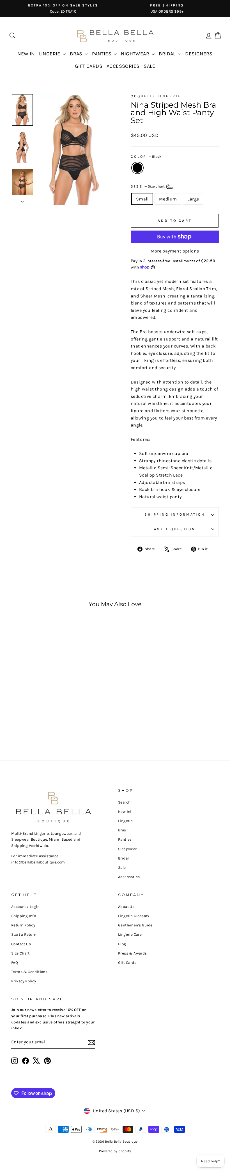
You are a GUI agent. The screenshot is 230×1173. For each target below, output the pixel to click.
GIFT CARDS (88, 66)
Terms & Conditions (29, 972)
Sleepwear (127, 849)
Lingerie (125, 821)
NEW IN (25, 54)
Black (137, 167)
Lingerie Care (130, 934)
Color (146, 156)
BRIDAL (168, 54)
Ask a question (175, 529)
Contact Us (21, 944)
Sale (122, 867)
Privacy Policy (23, 981)
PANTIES (102, 54)
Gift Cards (127, 962)
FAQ (14, 962)
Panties (125, 839)
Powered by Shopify (115, 1151)
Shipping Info (23, 916)
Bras (122, 830)
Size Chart (20, 953)
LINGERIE (50, 54)
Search (124, 802)
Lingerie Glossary (133, 916)
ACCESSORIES (123, 66)
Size (148, 186)
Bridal (123, 858)
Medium (168, 199)
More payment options (175, 251)
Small (142, 199)
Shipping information (174, 514)
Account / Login (25, 906)
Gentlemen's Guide (135, 925)
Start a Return (23, 934)
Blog (122, 944)
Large (193, 199)
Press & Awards (132, 953)
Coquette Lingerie (156, 96)
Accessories (129, 877)
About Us (126, 906)
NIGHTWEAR (135, 54)
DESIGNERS (199, 54)
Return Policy (23, 925)
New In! (125, 811)
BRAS (77, 54)
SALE (149, 66)
